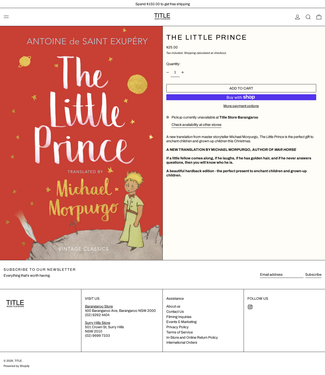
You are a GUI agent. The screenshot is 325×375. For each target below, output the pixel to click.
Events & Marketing (181, 322)
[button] (308, 17)
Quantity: (173, 64)
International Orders (181, 342)
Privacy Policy (177, 327)
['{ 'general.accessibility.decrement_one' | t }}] (167, 72)
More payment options (241, 106)
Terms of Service (179, 332)
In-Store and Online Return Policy (192, 337)
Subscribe (313, 274)
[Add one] (183, 72)
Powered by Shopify (17, 366)
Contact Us (175, 311)
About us (173, 306)
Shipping (190, 53)
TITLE (19, 360)
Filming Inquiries (179, 317)
